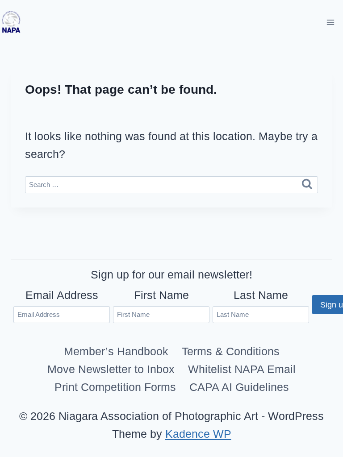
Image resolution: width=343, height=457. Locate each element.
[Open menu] (330, 22)
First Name (161, 295)
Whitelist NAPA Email (242, 369)
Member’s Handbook (116, 351)
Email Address (61, 295)
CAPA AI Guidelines (239, 387)
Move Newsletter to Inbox (111, 369)
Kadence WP (198, 434)
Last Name (261, 295)
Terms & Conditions (231, 351)
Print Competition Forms (115, 387)
